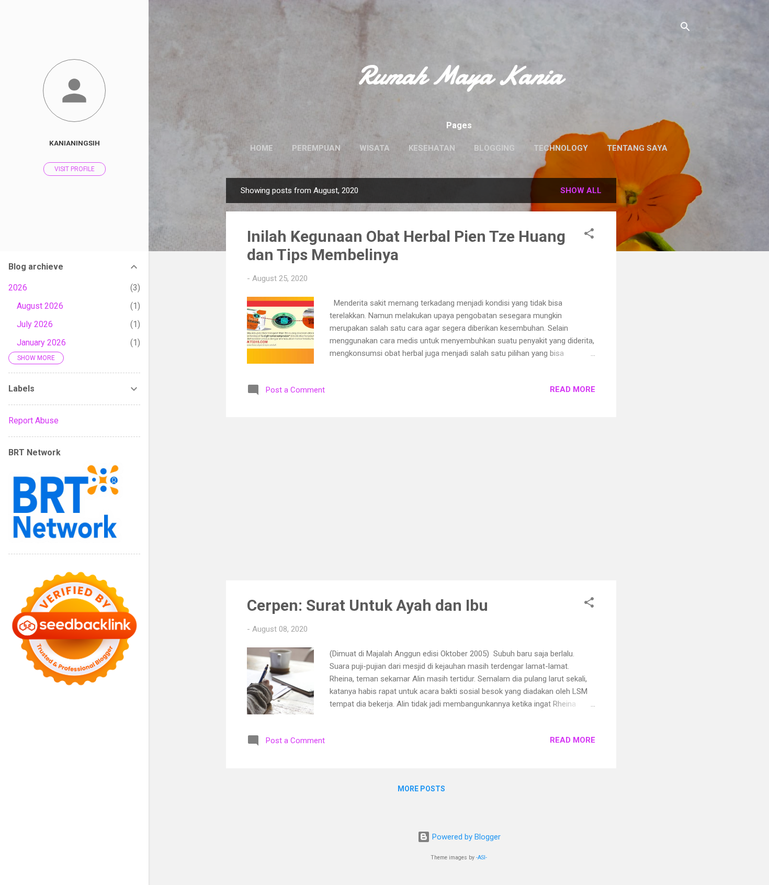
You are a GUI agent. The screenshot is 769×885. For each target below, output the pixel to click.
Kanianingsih (74, 143)
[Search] (685, 28)
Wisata (374, 148)
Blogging (494, 148)
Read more (572, 389)
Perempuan (316, 148)
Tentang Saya (637, 148)
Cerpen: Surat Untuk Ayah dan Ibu (367, 605)
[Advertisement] (658, 335)
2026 (17, 288)
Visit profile (74, 169)
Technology (561, 148)
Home (261, 148)
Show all (581, 190)
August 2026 (40, 306)
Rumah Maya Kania (459, 75)
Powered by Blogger (465, 837)
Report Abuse (33, 420)
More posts (421, 789)
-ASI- (481, 857)
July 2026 (35, 324)
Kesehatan (432, 148)
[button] (589, 235)
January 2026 (41, 343)
